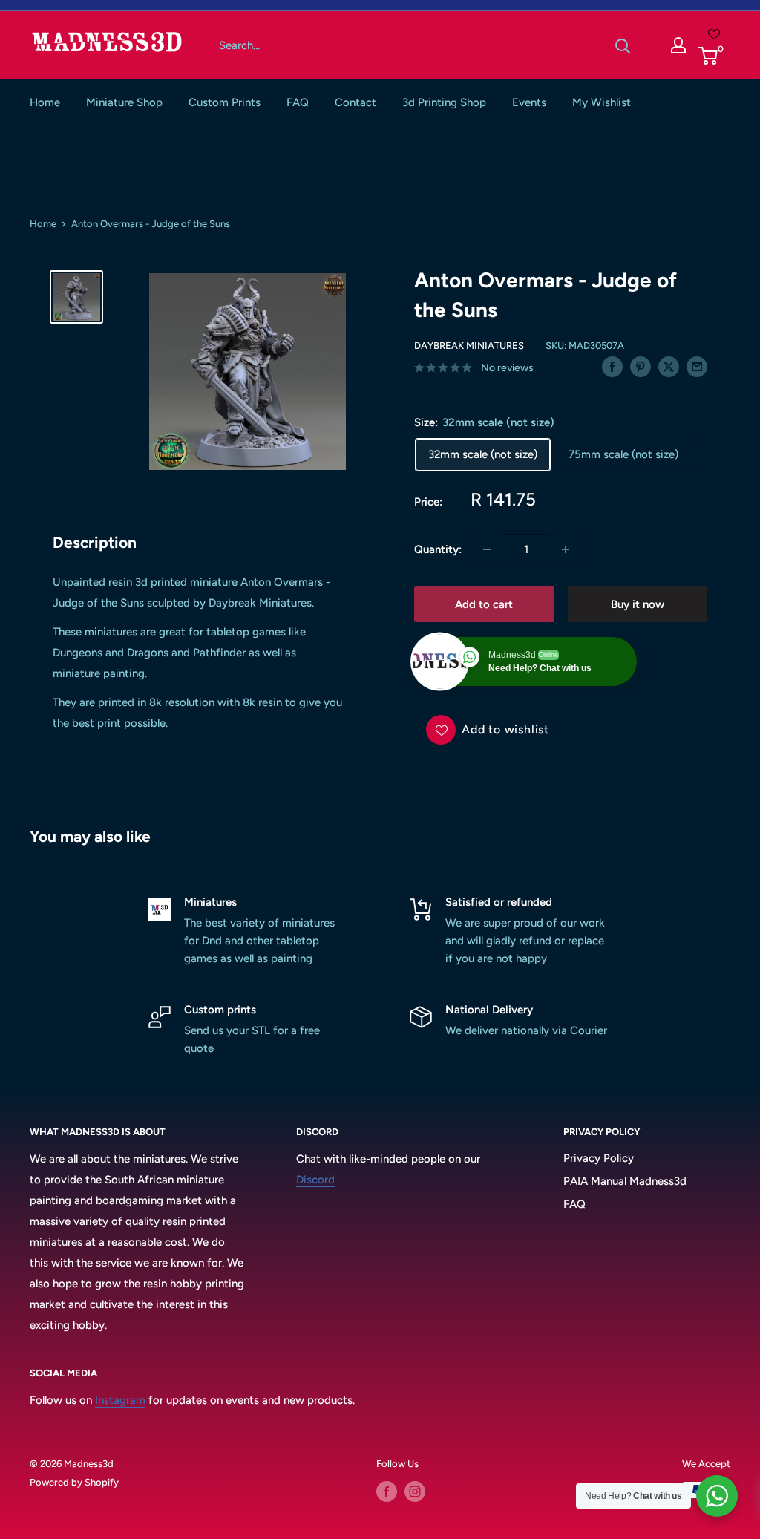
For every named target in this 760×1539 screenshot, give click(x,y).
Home (45, 102)
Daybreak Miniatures (469, 345)
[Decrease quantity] (486, 549)
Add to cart (484, 604)
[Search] (622, 45)
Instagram (120, 1400)
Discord (315, 1179)
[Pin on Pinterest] (640, 366)
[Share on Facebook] (612, 366)
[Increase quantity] (565, 549)
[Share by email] (697, 366)
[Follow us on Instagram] (414, 1491)
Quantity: (438, 549)
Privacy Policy (598, 1158)
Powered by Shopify (74, 1482)
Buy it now (637, 604)
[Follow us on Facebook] (386, 1491)
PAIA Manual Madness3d (625, 1181)
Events (529, 102)
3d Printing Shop (444, 102)
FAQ (297, 102)
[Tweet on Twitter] (668, 366)
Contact (355, 102)
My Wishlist (601, 102)
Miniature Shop (124, 102)
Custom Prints (225, 102)
